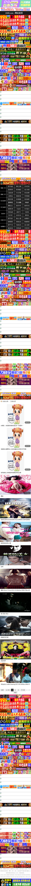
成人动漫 (26, 189)
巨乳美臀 (26, 192)
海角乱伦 (18, 221)
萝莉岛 (27, 215)
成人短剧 (26, 225)
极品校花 (10, 228)
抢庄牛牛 (18, 205)
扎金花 (19, 209)
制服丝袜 (18, 196)
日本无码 (26, 186)
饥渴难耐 (18, 199)
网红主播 (18, 186)
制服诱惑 (26, 221)
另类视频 (26, 196)
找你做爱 (26, 199)
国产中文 (10, 225)
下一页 (23, 690)
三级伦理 (10, 192)
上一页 (7, 690)
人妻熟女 (10, 196)
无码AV (3, 213)
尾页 (15, 692)
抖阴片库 (3, 220)
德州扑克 (26, 205)
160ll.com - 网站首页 (14, 13)
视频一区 (3, 188)
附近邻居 (10, 199)
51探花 (27, 212)
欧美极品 (18, 189)
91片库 (10, 215)
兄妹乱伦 (18, 225)
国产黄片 (10, 218)
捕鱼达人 (10, 205)
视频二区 (3, 194)
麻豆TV (19, 212)
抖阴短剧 (18, 228)
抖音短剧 (10, 212)
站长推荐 (3, 200)
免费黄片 (26, 218)
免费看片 (3, 226)
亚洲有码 (10, 189)
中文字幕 (18, 192)
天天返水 (26, 209)
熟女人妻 (18, 218)
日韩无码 (26, 228)
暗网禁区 (10, 221)
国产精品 (10, 186)
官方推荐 (3, 207)
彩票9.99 (10, 209)
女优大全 (18, 215)
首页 (2, 690)
